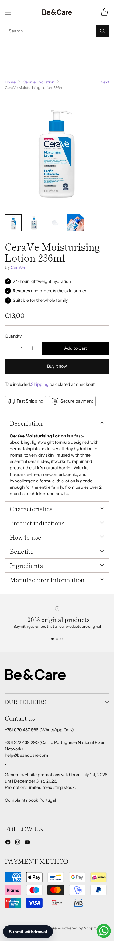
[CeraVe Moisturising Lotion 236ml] (57, 152)
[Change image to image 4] (75, 222)
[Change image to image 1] (13, 222)
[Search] (102, 31)
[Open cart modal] (104, 12)
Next (105, 82)
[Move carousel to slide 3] (61, 639)
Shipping (40, 384)
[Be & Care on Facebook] (8, 843)
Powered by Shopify (80, 928)
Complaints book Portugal (30, 800)
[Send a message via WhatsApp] (104, 931)
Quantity (13, 336)
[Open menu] (8, 12)
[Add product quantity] (32, 348)
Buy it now (57, 366)
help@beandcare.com (26, 755)
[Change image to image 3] (54, 222)
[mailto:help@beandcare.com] (5, 762)
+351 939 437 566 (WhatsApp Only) (39, 729)
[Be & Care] (57, 12)
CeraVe (18, 267)
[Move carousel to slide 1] (52, 639)
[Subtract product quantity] (10, 348)
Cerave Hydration (38, 82)
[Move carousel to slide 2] (57, 639)
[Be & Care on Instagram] (17, 843)
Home (10, 82)
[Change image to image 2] (34, 222)
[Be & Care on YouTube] (27, 843)
